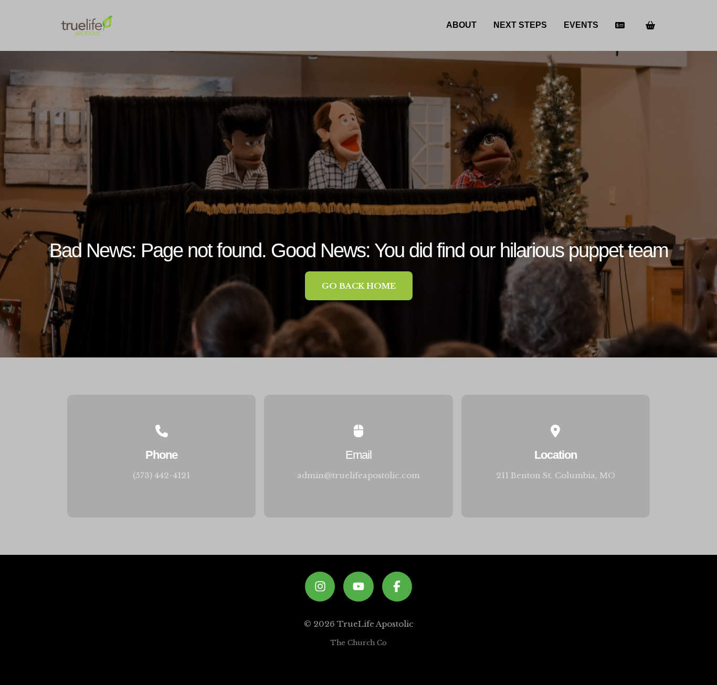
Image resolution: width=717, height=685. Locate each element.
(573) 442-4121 (161, 475)
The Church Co (358, 643)
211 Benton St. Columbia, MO (555, 475)
